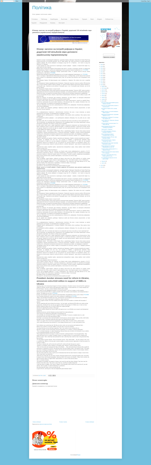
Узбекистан (109, 19)
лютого (103, 163)
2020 (102, 75)
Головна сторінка (63, 421)
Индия (99, 19)
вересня (104, 91)
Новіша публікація (37, 421)
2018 (102, 79)
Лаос (92, 19)
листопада (104, 88)
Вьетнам (64, 19)
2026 (102, 64)
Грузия (34, 23)
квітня (103, 101)
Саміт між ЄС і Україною (106, 129)
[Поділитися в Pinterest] (55, 375)
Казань (52, 23)
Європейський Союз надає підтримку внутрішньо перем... (109, 143)
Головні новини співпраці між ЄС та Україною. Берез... (109, 149)
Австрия (62, 23)
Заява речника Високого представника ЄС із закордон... (110, 152)
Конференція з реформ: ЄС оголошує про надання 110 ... (109, 118)
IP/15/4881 (85, 74)
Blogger (78, 454)
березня (104, 161)
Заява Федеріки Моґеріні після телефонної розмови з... (108, 127)
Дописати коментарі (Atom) (46, 424)
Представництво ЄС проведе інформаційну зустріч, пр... (108, 146)
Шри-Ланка (75, 19)
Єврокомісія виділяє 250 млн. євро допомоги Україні (109, 137)
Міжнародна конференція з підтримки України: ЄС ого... (109, 115)
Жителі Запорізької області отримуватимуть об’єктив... (108, 135)
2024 (102, 68)
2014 (102, 165)
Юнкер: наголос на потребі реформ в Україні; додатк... (109, 112)
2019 (102, 77)
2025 (102, 66)
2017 (102, 81)
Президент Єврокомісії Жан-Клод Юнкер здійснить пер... (108, 155)
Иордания (43, 23)
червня (103, 97)
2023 (102, 70)
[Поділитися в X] (52, 375)
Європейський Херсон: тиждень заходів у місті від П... (108, 140)
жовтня (103, 90)
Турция (84, 19)
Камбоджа (54, 19)
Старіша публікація (89, 421)
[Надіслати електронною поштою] (49, 375)
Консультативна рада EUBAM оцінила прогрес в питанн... (109, 103)
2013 (102, 167)
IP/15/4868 (85, 70)
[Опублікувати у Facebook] (53, 375)
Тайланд (44, 19)
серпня (103, 93)
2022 (102, 71)
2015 (102, 84)
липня (103, 95)
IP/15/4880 (52, 72)
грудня (103, 86)
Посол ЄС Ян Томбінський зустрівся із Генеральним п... (109, 106)
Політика (41, 7)
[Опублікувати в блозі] (50, 375)
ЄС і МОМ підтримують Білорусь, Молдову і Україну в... (108, 132)
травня (103, 99)
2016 (102, 82)
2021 (102, 73)
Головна (34, 19)
